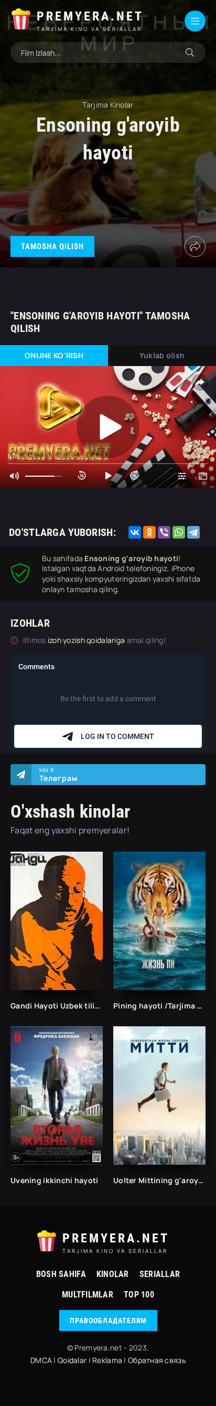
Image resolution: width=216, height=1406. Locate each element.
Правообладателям (108, 1320)
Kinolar (112, 1274)
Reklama (107, 1360)
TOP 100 (139, 1295)
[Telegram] (193, 532)
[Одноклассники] (149, 532)
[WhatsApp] (178, 532)
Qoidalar (72, 1360)
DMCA (41, 1360)
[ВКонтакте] (134, 532)
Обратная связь (157, 1360)
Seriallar (159, 1274)
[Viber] (164, 532)
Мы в (58, 774)
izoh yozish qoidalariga (87, 640)
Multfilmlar (87, 1295)
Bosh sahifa (61, 1274)
